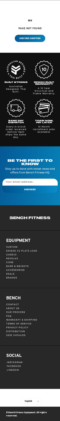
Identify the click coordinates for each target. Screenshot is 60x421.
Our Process (15, 312)
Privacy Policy (17, 328)
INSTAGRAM (15, 362)
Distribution (15, 331)
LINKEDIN (13, 370)
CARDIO (11, 255)
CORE (10, 262)
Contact (12, 305)
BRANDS (11, 278)
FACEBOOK (14, 366)
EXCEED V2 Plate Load (21, 251)
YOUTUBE (12, 375)
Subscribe (30, 189)
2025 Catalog (16, 335)
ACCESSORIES (15, 270)
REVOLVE (12, 259)
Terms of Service (19, 324)
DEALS (10, 274)
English (28, 401)
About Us (12, 308)
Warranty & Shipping (21, 320)
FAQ (8, 316)
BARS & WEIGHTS (17, 266)
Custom (12, 247)
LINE (9, 379)
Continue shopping (30, 38)
